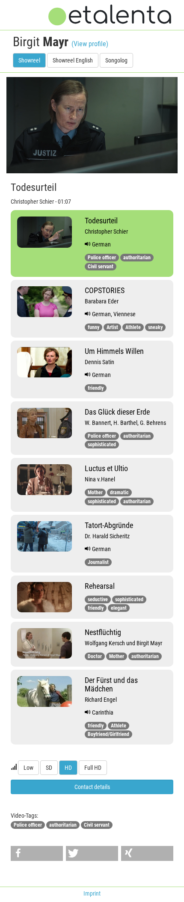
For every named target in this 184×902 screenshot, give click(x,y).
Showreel (29, 60)
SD (49, 767)
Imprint (92, 893)
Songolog (116, 60)
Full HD (92, 767)
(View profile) (89, 44)
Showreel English (73, 60)
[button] (37, 853)
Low (28, 767)
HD (68, 767)
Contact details (92, 786)
